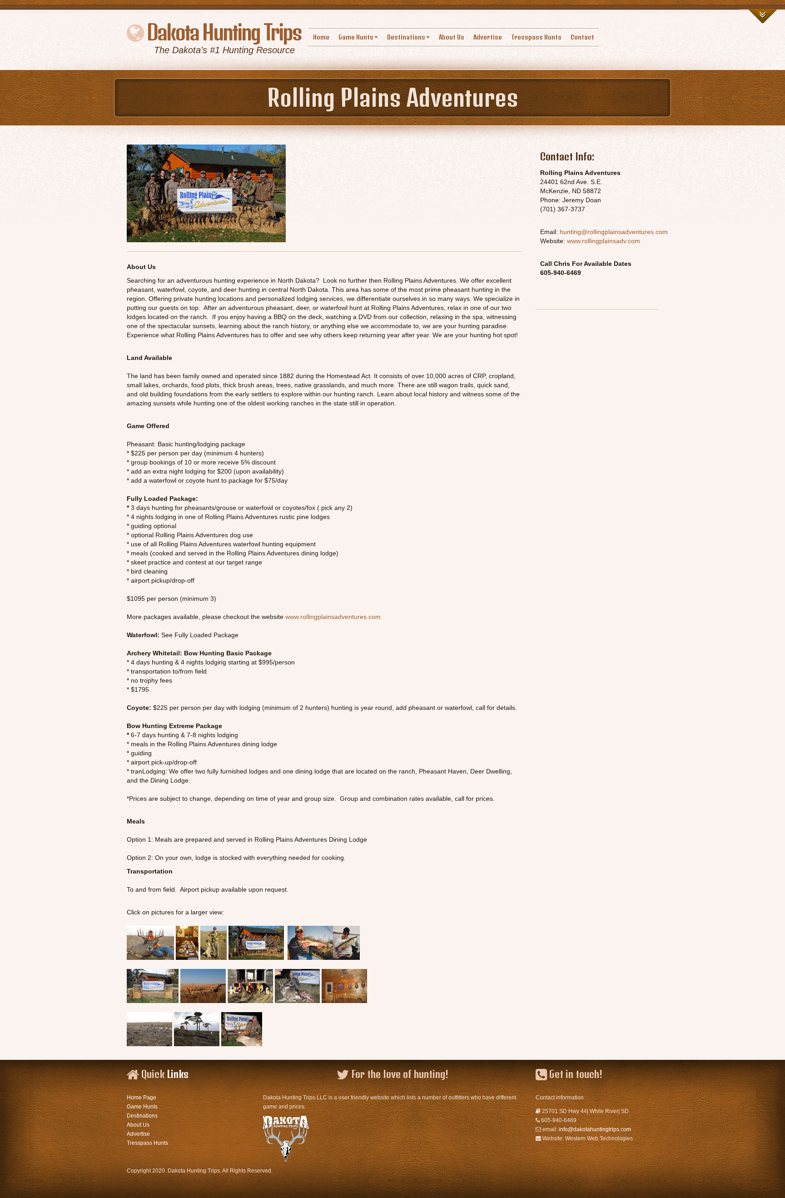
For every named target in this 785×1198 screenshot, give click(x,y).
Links (178, 1074)
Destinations (406, 37)
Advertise (487, 37)
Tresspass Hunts (536, 37)
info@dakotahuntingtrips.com (595, 1129)
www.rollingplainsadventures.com (333, 616)
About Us (451, 37)
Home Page (141, 1097)
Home (321, 37)
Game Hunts (355, 37)
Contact (582, 37)
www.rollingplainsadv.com (603, 241)
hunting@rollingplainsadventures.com (614, 231)
